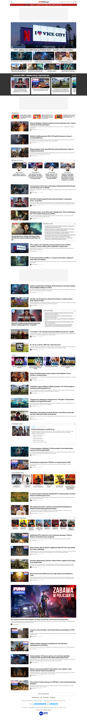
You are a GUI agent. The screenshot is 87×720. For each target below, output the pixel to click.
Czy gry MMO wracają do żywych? (51, 362)
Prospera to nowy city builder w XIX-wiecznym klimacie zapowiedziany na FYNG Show (43, 633)
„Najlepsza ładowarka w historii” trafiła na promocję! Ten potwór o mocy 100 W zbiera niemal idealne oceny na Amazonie (43, 117)
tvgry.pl (43, 355)
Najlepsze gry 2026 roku (38, 700)
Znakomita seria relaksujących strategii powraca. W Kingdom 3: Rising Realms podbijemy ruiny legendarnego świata (43, 402)
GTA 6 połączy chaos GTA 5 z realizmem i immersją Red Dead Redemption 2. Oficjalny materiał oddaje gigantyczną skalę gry (65, 57)
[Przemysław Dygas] (34, 59)
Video (57, 4)
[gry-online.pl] (43, 2)
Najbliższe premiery (61, 700)
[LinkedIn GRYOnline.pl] (43, 704)
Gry (35, 4)
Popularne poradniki (43, 518)
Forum (60, 4)
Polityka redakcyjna (31, 707)
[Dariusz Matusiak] (28, 68)
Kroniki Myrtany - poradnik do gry (55, 524)
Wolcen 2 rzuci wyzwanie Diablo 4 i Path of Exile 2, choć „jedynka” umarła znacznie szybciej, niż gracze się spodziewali (43, 672)
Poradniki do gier (43, 424)
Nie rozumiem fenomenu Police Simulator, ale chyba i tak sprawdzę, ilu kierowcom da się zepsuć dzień (35, 172)
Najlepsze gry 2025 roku (47, 700)
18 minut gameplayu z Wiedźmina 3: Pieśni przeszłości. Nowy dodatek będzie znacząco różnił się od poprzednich (21, 57)
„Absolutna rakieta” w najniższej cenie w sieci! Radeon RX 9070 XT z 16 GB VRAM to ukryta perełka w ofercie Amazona (22, 117)
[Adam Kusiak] (61, 68)
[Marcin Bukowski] (56, 59)
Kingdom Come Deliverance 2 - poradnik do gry (71, 525)
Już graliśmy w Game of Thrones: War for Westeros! (19, 172)
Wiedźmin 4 (55, 700)
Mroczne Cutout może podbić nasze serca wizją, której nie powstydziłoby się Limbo (43, 576)
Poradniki (54, 4)
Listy (42, 4)
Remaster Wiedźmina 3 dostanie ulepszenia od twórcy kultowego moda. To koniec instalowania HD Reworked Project (43, 126)
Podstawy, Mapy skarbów (37, 435)
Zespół (55, 707)
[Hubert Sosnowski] (45, 68)
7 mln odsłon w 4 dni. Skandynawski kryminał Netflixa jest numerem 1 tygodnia (43, 334)
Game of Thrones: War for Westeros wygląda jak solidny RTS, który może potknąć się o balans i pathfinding (52, 67)
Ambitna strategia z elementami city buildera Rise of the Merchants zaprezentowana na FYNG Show (43, 646)
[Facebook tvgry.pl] (57, 704)
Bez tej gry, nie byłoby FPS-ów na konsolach (67, 362)
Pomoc (64, 707)
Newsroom (32, 4)
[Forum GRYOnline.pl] (45, 704)
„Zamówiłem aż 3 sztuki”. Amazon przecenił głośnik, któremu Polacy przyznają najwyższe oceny (65, 117)
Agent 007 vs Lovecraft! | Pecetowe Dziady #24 (19, 362)
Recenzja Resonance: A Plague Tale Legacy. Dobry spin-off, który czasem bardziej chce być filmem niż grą (35, 67)
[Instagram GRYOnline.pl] (36, 704)
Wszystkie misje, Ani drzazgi (38, 440)
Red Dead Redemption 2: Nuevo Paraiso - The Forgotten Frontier (70, 481)
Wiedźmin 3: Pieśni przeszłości (27, 700)
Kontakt (61, 707)
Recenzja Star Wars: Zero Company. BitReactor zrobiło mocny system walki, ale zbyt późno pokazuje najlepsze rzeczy (68, 67)
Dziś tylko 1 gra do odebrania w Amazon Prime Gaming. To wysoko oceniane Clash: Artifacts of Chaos (43, 302)
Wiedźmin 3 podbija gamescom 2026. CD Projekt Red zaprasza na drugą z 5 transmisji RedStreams (43, 139)
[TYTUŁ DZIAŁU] (43, 473)
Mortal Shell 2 (27, 480)
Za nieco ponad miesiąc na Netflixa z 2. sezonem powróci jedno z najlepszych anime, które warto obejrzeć (43, 261)
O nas (22, 707)
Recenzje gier (59, 224)
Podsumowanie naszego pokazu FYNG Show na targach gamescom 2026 (40, 84)
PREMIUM (27, 4)
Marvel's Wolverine (59, 480)
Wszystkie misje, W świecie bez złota (40, 441)
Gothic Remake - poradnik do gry (15, 524)
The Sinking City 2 (17, 480)
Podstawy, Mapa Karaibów (38, 438)
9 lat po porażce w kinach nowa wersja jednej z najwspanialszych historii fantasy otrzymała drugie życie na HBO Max (43, 189)
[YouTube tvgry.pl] (50, 704)
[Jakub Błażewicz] (12, 47)
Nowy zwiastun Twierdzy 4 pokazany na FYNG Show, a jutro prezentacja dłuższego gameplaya (43, 685)
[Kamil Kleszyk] (12, 59)
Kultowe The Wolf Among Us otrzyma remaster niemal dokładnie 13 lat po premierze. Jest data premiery (43, 376)
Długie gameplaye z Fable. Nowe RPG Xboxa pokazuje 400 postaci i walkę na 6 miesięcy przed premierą (19, 67)
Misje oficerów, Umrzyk (37, 436)
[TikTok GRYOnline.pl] (40, 704)
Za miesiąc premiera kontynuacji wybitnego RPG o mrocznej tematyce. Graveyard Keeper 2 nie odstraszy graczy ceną (43, 497)
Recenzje (46, 4)
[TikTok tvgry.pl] (52, 704)
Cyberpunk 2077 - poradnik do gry (23, 524)
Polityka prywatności (39, 707)
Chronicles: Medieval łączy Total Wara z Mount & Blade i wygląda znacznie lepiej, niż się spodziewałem (43, 563)
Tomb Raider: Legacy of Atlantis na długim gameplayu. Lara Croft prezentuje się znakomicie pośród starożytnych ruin (61, 85)
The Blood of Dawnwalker (38, 480)
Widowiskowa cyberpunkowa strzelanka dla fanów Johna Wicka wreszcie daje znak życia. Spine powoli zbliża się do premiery (43, 415)
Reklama (51, 707)
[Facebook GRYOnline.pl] (35, 704)
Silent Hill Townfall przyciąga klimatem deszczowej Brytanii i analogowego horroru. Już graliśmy (20, 85)
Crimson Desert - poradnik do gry (63, 524)
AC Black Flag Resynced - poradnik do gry (43, 434)
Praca (58, 707)
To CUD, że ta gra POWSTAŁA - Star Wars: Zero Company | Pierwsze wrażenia (35, 363)
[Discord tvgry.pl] (55, 704)
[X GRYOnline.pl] (38, 704)
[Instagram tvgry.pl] (53, 704)
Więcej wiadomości (43, 694)
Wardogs (49, 480)
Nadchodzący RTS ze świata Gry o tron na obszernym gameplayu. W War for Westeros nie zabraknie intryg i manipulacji (43, 537)
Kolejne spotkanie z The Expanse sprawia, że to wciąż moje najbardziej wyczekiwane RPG (51, 172)
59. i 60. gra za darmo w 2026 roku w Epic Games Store (43, 347)
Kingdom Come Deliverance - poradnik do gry (31, 525)
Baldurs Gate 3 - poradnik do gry (47, 524)
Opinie (50, 4)
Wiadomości (35, 697)
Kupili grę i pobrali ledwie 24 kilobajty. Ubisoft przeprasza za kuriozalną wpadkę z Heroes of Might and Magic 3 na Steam (43, 289)
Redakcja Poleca (43, 161)
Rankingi (38, 4)
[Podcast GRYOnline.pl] (42, 704)
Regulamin (26, 707)
